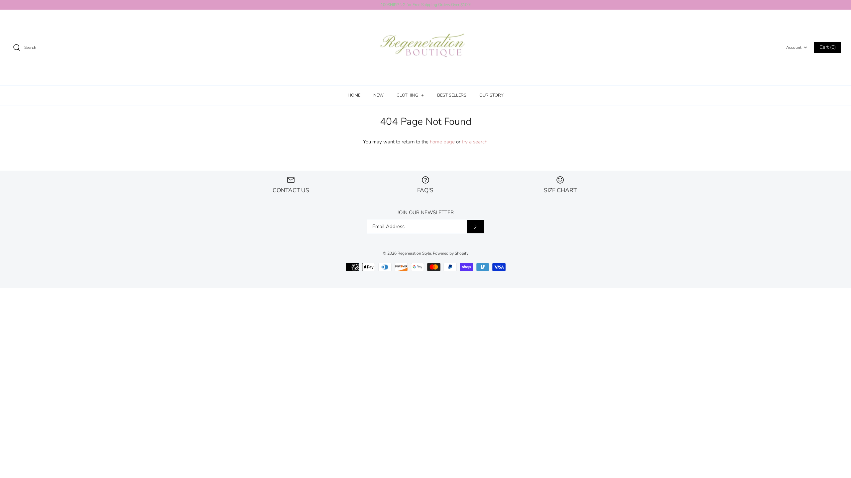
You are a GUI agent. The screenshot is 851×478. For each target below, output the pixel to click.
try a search (474, 141)
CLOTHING (410, 95)
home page (442, 141)
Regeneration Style (414, 253)
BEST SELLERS (451, 95)
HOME (354, 95)
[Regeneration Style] (425, 47)
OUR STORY (491, 95)
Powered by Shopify (450, 253)
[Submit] (475, 227)
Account (793, 47)
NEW (378, 95)
